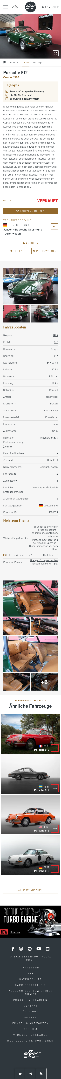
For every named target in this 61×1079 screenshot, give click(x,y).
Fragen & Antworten (30, 1023)
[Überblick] (4, 62)
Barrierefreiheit (30, 985)
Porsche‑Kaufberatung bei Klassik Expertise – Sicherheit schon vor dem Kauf (43, 544)
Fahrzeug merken (32, 210)
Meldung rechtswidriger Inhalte (30, 992)
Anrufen (31, 243)
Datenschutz (30, 979)
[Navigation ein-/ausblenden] (5, 7)
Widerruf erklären (30, 1034)
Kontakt (30, 1005)
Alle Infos (48, 554)
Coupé (54, 348)
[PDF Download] (41, 1073)
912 (56, 342)
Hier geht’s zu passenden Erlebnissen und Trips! (44, 562)
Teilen (18, 250)
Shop (56, 6)
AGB (30, 973)
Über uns (31, 1011)
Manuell (53, 389)
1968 (55, 335)
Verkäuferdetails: (18, 220)
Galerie (13, 62)
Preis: (8, 200)
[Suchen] (15, 7)
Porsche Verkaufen (30, 999)
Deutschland (50, 505)
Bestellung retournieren (30, 1040)
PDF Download (45, 250)
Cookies (30, 1029)
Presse (30, 1017)
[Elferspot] (30, 7)
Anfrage (37, 62)
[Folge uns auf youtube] (38, 948)
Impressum (30, 967)
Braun (54, 423)
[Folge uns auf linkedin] (47, 948)
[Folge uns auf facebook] (13, 948)
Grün (55, 430)
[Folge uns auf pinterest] (29, 948)
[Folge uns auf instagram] (21, 948)
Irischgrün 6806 (49, 437)
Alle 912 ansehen (30, 890)
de (46, 7)
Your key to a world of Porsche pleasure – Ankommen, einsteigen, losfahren (45, 531)
